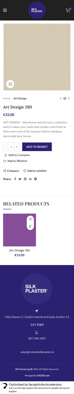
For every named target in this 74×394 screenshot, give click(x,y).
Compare (13, 170)
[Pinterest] (25, 179)
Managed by (37, 375)
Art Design (20, 98)
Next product (69, 98)
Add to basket (37, 146)
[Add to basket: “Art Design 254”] (30, 226)
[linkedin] (30, 179)
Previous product (61, 98)
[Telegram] (35, 179)
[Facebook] (15, 179)
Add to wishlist (36, 170)
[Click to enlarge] (10, 84)
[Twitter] (20, 179)
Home (6, 98)
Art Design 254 (19, 250)
